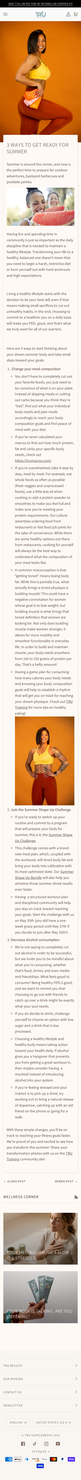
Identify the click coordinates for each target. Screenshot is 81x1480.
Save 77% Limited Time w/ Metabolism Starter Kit (40, 3)
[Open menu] (9, 14)
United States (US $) (52, 1422)
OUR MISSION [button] (13, 1379)
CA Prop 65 (41, 1451)
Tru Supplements (38, 1435)
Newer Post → (66, 1181)
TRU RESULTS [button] (12, 1366)
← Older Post (14, 1181)
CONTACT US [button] (12, 1392)
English (16, 1422)
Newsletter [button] (13, 1405)
